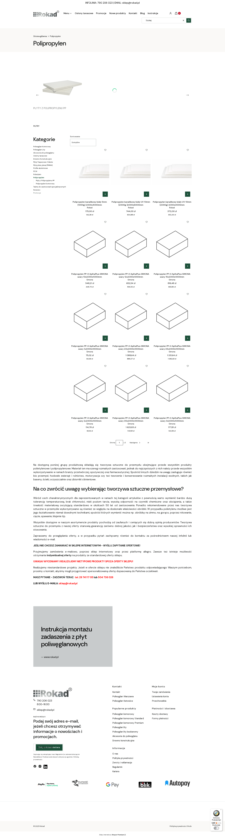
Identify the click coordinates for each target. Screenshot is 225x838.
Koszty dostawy (160, 714)
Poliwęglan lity (119, 727)
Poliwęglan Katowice (122, 700)
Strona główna (40, 36)
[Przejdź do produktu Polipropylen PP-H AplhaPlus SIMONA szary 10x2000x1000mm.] (89, 244)
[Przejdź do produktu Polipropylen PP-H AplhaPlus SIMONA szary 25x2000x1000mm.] (172, 316)
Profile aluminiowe (40, 168)
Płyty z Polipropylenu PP (45, 180)
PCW (35, 171)
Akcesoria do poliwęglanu (43, 153)
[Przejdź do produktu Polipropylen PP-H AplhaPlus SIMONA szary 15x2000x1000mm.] (172, 244)
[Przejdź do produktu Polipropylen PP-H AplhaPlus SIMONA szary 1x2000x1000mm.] (89, 316)
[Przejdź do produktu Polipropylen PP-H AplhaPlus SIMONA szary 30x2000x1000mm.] (130, 388)
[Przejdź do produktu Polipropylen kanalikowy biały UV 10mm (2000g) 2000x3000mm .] (172, 172)
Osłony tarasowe (40, 156)
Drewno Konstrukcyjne (42, 159)
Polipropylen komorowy (45, 184)
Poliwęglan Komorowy (42, 146)
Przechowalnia (159, 700)
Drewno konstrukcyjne (123, 740)
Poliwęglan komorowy (123, 714)
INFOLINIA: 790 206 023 (99, 2)
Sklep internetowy (111, 835)
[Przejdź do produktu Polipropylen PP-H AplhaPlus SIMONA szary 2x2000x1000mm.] (89, 388)
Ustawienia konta (160, 696)
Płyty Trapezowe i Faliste (43, 162)
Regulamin (117, 767)
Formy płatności (160, 718)
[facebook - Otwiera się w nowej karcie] (34, 767)
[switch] (216, 828)
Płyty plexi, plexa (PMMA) (43, 165)
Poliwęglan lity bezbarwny (125, 731)
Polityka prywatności (122, 758)
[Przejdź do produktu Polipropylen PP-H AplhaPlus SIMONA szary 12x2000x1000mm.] (130, 244)
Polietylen (37, 174)
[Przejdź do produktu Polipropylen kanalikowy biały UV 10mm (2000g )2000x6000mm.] (130, 172)
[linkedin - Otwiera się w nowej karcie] (45, 767)
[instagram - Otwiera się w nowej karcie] (40, 767)
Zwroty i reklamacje (122, 762)
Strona (112, 443)
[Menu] (220, 810)
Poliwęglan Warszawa (123, 696)
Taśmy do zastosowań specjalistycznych (49, 187)
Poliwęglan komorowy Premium (128, 722)
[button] (188, 20)
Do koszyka (105, 194)
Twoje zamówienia (161, 692)
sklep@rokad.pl (131, 2)
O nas (115, 753)
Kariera (115, 771)
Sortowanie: (75, 136)
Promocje (37, 193)
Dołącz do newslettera (49, 747)
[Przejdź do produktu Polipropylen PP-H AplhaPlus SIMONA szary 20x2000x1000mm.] (130, 316)
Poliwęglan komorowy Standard (128, 718)
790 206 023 (44, 700)
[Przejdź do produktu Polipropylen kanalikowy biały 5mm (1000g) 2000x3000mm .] (89, 172)
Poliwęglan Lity (39, 150)
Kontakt (116, 692)
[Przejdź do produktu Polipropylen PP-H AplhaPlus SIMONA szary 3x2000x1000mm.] (172, 388)
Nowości (36, 190)
